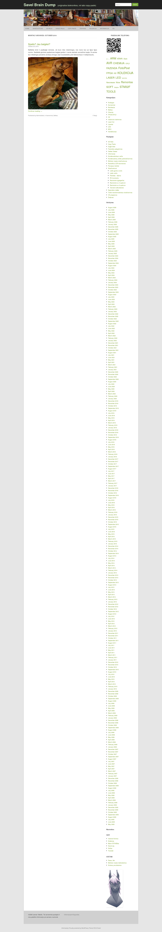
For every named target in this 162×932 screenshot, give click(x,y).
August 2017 (112, 469)
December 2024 (113, 256)
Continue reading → (35, 111)
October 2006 (112, 783)
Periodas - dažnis (115, 176)
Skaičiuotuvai (38, 28)
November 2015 (113, 519)
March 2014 (112, 568)
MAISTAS (124, 78)
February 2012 (112, 628)
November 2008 (113, 723)
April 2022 (111, 333)
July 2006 (111, 790)
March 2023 (112, 307)
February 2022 (112, 338)
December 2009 (113, 691)
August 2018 (112, 440)
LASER (110, 77)
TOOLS (111, 91)
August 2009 (112, 701)
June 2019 (111, 415)
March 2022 (112, 336)
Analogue (111, 102)
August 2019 (112, 411)
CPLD (128, 63)
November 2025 (113, 229)
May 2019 (111, 418)
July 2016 (111, 500)
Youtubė (110, 851)
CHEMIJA (119, 63)
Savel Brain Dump (40, 4)
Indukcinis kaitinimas (115, 119)
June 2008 (111, 735)
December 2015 (113, 517)
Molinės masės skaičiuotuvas (117, 161)
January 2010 (112, 689)
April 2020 (111, 391)
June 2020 (111, 386)
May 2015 (111, 534)
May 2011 (111, 650)
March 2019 (112, 423)
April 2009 (111, 711)
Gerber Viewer (112, 151)
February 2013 (112, 599)
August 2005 (112, 817)
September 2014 (113, 553)
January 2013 (112, 602)
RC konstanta (114, 178)
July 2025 (111, 239)
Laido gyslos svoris (116, 171)
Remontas (127, 82)
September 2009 (113, 698)
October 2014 (112, 551)
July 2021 (111, 355)
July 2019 (111, 413)
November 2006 (113, 781)
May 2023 (111, 302)
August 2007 (112, 759)
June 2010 (111, 677)
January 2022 (112, 340)
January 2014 (112, 573)
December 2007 (113, 749)
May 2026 (111, 215)
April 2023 (111, 304)
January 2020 (112, 398)
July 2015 (111, 529)
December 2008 (113, 720)
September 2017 (113, 466)
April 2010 (111, 682)
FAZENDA (111, 68)
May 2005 (111, 824)
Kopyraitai (76, 915)
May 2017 (111, 476)
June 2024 (111, 270)
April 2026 (111, 217)
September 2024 (113, 263)
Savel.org (111, 846)
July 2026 (111, 210)
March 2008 (112, 742)
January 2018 (112, 457)
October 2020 (112, 377)
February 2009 (112, 715)
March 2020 (112, 394)
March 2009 (112, 713)
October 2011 (112, 638)
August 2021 (112, 353)
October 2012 (112, 609)
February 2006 (112, 802)
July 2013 (111, 587)
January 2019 (112, 428)
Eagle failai (60, 28)
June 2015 (111, 532)
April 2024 (111, 275)
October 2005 (112, 812)
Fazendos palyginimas (115, 149)
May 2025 (111, 244)
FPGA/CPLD (112, 115)
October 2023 (112, 290)
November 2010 (113, 665)
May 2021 (111, 360)
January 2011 (112, 660)
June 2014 (111, 561)
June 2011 (111, 648)
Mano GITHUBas (113, 843)
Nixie (118, 82)
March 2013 (112, 597)
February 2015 (112, 541)
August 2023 (112, 294)
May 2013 (111, 592)
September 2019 (113, 408)
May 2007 (111, 766)
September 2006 (113, 786)
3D (107, 59)
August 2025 (112, 236)
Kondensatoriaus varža (115, 156)
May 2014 (111, 563)
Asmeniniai (49, 115)
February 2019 (112, 425)
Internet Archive (113, 839)
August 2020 (112, 382)
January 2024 (112, 282)
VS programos (112, 195)
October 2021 (112, 348)
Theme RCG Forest (95, 928)
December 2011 (113, 633)
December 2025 (113, 227)
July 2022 (111, 326)
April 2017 (111, 478)
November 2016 (113, 490)
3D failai (49, 28)
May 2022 (111, 331)
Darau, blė (111, 860)
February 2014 (112, 570)
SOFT (109, 87)
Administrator (40, 115)
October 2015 (112, 522)
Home (27, 28)
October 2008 (112, 725)
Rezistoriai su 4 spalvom (118, 183)
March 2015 (112, 539)
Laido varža (113, 173)
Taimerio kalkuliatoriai (117, 188)
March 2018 (112, 452)
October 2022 (112, 319)
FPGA (109, 73)
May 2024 (111, 273)
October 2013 (112, 580)
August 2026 (112, 207)
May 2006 (111, 795)
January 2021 (112, 369)
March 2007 (112, 771)
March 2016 (112, 510)
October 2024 (112, 261)
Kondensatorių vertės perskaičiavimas (120, 159)
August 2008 (112, 730)
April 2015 (111, 536)
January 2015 (112, 544)
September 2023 (113, 292)
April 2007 (111, 769)
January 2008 (112, 747)
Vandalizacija (112, 132)
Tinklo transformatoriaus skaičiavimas (120, 192)
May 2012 (111, 621)
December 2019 (113, 401)
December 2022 (113, 314)
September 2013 (113, 582)
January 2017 (112, 486)
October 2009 (112, 696)
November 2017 (113, 461)
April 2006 (111, 798)
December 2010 (113, 662)
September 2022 (113, 321)
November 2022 (113, 316)
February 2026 (112, 222)
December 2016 (113, 488)
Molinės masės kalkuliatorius (117, 863)
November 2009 (113, 694)
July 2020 (111, 384)
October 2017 (112, 464)
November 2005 (113, 810)
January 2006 (112, 805)
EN (113, 28)
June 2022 (111, 328)
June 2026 (111, 212)
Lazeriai (110, 124)
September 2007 (113, 757)
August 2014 (112, 556)
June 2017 (111, 473)
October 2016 (112, 493)
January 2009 (112, 718)
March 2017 (112, 481)
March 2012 (112, 626)
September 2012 (113, 611)
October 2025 (112, 232)
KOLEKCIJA (125, 73)
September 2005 (113, 815)
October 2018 (112, 435)
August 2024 (112, 265)
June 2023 (111, 299)
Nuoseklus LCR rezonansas (117, 163)
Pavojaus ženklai (113, 166)
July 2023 (111, 297)
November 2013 (113, 578)
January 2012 (112, 631)
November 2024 (113, 258)
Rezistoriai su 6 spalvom (118, 185)
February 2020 (112, 396)
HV (115, 73)
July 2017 (111, 471)
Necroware (110, 82)
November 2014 (113, 548)
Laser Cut (111, 122)
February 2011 (112, 657)
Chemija (110, 112)
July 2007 (111, 761)
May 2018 (111, 447)
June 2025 (111, 241)
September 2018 (113, 437)
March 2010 (112, 684)
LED (118, 77)
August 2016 (112, 498)
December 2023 (113, 285)
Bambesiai (111, 107)
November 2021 (113, 345)
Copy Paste (72, 28)
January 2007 (112, 776)
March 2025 (112, 249)
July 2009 (111, 703)
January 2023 (112, 311)
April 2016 (111, 507)
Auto (125, 58)
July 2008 (111, 732)
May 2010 (111, 679)
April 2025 (111, 246)
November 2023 (113, 287)
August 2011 (112, 643)
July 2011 (111, 645)
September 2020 (113, 379)
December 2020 (113, 372)
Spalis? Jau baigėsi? (39, 44)
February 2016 (112, 512)
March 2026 (112, 219)
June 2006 (111, 793)
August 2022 (112, 324)
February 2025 (112, 251)
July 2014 (111, 558)
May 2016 (111, 505)
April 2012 (111, 623)
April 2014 (111, 565)
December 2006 (113, 778)
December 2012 (113, 604)
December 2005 (113, 807)
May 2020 (111, 389)
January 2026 (112, 224)
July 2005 (111, 819)
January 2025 (112, 253)
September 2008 (113, 727)
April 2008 (111, 740)
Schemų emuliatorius (115, 865)
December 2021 (113, 343)
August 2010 (112, 672)
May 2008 (111, 737)
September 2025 (113, 234)
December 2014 (113, 546)
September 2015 (113, 524)
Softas (110, 848)
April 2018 (111, 449)
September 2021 (113, 350)
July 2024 (111, 268)
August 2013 (112, 585)
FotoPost (124, 68)
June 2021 (111, 357)
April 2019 (111, 420)
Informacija (104, 28)
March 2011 (112, 655)
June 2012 (111, 619)
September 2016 (113, 495)
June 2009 (111, 706)
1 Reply (94, 115)
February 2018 (112, 454)
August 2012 (112, 614)
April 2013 (111, 594)
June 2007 (111, 764)
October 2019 (112, 406)
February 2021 (112, 367)
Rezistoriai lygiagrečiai (117, 180)
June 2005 (111, 822)
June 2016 (111, 503)
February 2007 (112, 773)
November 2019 (113, 403)
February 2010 (112, 686)
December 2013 (113, 575)
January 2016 (112, 515)
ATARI (120, 58)
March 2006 (112, 800)
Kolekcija (93, 28)
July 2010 (111, 674)
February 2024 (112, 280)
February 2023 (112, 309)
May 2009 (111, 708)
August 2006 (112, 788)
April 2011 (111, 652)
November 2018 (113, 432)
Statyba (116, 87)
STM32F (125, 87)
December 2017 (113, 459)
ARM (113, 58)
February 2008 (112, 744)
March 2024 (112, 278)
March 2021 (112, 365)
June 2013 (111, 590)
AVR (109, 63)
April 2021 (111, 362)
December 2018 (113, 430)
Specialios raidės (113, 190)
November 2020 (113, 374)
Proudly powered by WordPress (78, 928)
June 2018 (111, 444)
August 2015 (112, 527)
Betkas (56, 115)
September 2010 (113, 669)
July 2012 (111, 616)
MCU (109, 129)
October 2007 (112, 754)
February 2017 (112, 483)
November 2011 (113, 636)
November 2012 (113, 607)
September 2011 (113, 640)
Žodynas (83, 28)
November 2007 (113, 752)
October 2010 (112, 667)
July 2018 (111, 442)
